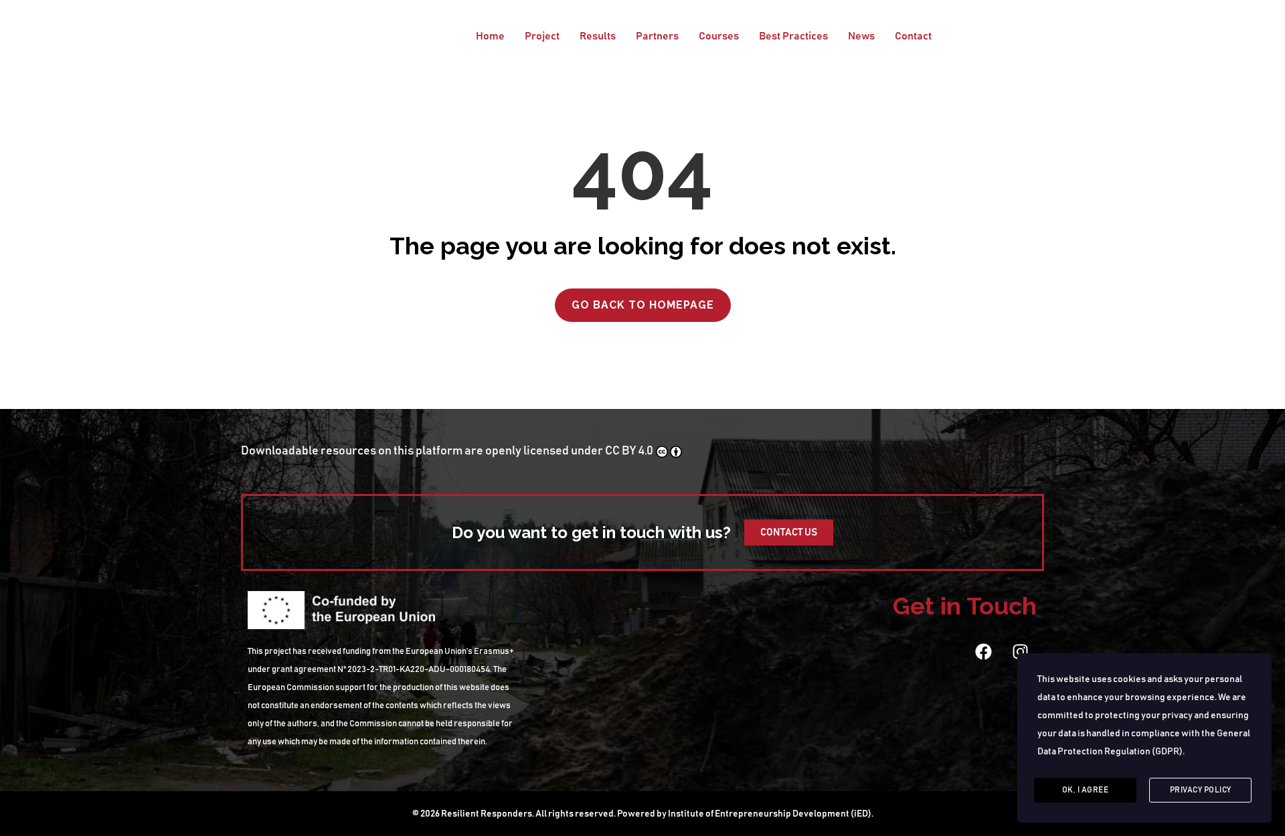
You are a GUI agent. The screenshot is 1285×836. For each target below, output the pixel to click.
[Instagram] (1020, 651)
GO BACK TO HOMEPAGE (643, 305)
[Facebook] (983, 651)
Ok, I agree (1085, 790)
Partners (657, 36)
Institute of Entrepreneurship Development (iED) (769, 814)
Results (598, 36)
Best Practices (793, 36)
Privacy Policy (1200, 790)
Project (542, 36)
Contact (913, 36)
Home (490, 36)
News (861, 36)
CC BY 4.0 (629, 451)
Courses (719, 36)
